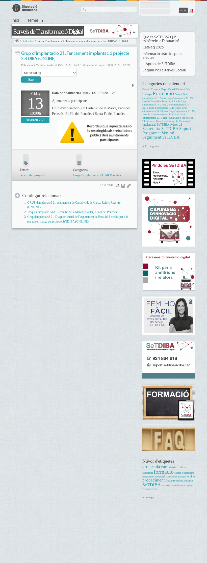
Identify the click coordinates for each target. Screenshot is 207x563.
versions (146, 489)
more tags (148, 497)
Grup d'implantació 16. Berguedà (165, 108)
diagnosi (174, 467)
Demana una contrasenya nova (191, 11)
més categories (150, 146)
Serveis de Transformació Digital (48, 31)
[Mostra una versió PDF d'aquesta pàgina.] (123, 185)
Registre (170, 480)
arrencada (151, 466)
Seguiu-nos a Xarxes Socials (165, 70)
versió (154, 489)
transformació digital (182, 485)
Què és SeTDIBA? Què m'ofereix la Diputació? (161, 39)
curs (164, 466)
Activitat (17, 53)
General (178, 94)
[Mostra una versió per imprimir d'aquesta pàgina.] (118, 185)
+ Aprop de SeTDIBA (159, 64)
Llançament (171, 476)
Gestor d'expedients (184, 472)
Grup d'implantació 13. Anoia (165, 101)
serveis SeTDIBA (184, 480)
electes (183, 467)
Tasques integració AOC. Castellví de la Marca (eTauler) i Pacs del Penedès (72, 212)
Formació (163, 93)
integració (160, 476)
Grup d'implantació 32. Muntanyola (173, 121)
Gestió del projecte (32, 175)
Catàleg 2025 (153, 47)
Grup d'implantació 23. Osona (165, 114)
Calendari (28, 40)
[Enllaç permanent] (129, 185)
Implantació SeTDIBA (155, 124)
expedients (147, 472)
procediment (153, 480)
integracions (148, 476)
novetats (182, 476)
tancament (166, 485)
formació (164, 472)
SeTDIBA (151, 484)
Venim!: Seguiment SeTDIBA (160, 135)
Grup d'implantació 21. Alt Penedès (97, 175)
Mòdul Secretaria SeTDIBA (162, 126)
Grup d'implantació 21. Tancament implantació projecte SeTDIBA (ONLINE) (83, 40)
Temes (33, 21)
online (191, 476)
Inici (15, 21)
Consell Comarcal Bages (154, 89)
